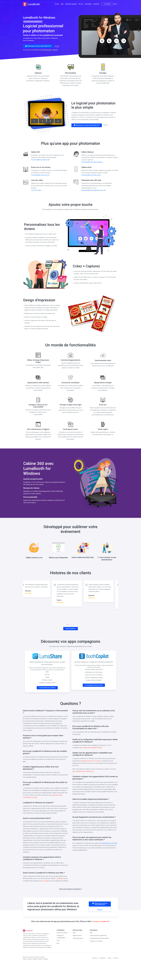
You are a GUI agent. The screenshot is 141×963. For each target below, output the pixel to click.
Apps (62, 4)
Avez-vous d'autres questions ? (70, 889)
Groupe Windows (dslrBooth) (98, 935)
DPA (58, 943)
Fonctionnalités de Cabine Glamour (92, 162)
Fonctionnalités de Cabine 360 (40, 160)
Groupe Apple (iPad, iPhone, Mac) (99, 938)
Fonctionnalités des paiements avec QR (93, 190)
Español (35, 959)
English (25, 959)
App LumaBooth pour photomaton (83, 771)
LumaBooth (59, 878)
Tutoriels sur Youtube (96, 941)
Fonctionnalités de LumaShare (47, 687)
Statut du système (62, 932)
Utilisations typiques (71, 4)
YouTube (115, 958)
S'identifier (96, 4)
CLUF (58, 940)
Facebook (94, 958)
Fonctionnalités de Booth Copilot (94, 685)
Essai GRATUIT (107, 4)
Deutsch (30, 959)
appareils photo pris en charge (91, 761)
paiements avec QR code (109, 843)
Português (45, 959)
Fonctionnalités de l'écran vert (40, 175)
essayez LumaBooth (101, 921)
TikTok (109, 958)
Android (55, 50)
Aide (91, 932)
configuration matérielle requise (92, 747)
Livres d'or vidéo (36, 190)
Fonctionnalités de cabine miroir (91, 175)
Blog (74, 932)
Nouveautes (88, 4)
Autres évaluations (71, 628)
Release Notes (77, 935)
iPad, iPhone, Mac (46, 50)
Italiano (40, 959)
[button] (67, 624)
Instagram (102, 958)
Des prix (80, 4)
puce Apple (45, 881)
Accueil (57, 4)
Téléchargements (78, 938)
